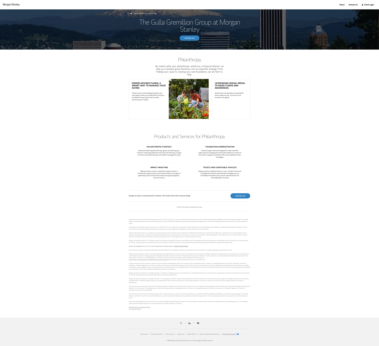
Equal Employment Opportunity (209, 334)
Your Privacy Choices (229, 334)
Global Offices (191, 334)
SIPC (199, 340)
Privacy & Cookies (156, 334)
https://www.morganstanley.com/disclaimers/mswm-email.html (149, 259)
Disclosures (143, 334)
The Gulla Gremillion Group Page (145, 13)
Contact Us (189, 38)
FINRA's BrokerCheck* (181, 246)
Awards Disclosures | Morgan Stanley (139, 307)
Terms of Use (170, 334)
